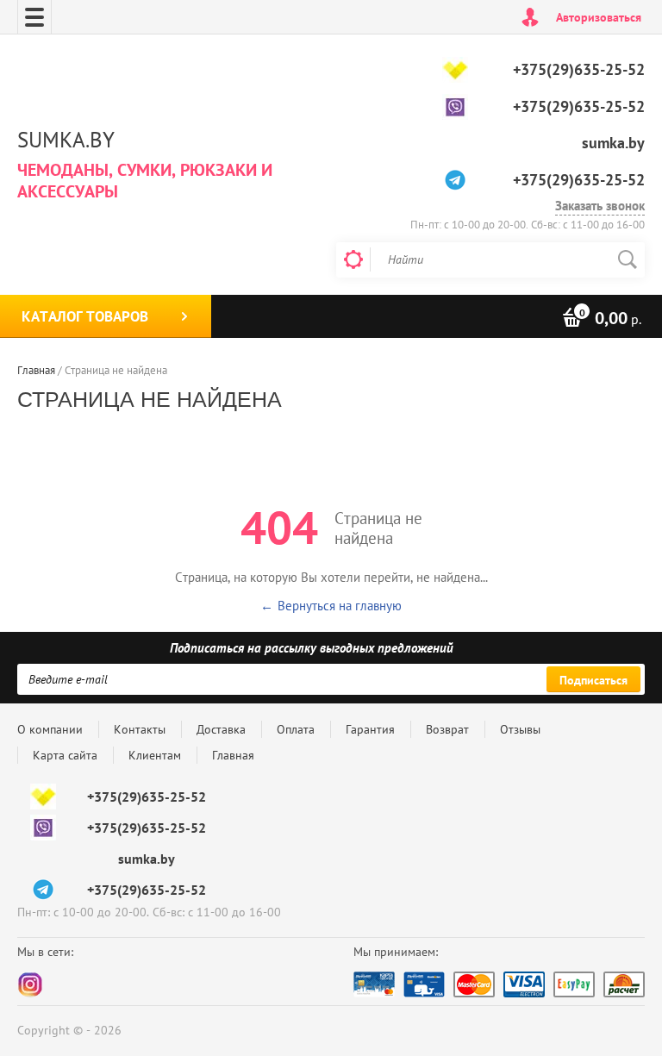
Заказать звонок (600, 206)
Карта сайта (65, 755)
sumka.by (613, 143)
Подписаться (593, 680)
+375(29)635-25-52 (579, 69)
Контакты (140, 729)
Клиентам (154, 755)
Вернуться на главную (340, 605)
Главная (233, 755)
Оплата (296, 729)
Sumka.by (66, 139)
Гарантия (370, 729)
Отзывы (520, 729)
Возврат (447, 729)
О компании (50, 729)
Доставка (221, 729)
